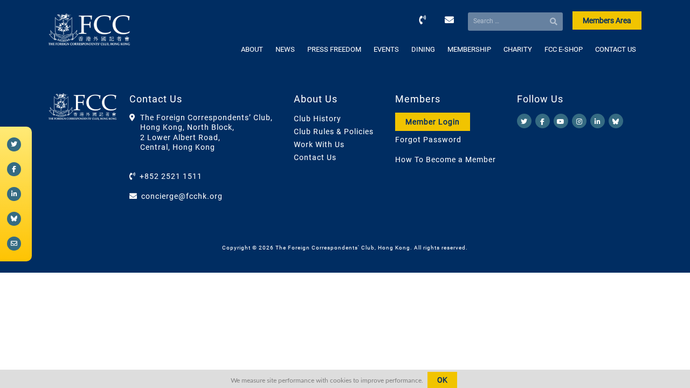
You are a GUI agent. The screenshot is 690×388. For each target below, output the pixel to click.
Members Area (607, 20)
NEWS (285, 49)
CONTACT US (615, 49)
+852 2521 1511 (171, 176)
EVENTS (386, 49)
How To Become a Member (445, 159)
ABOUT (252, 49)
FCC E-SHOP (563, 49)
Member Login (432, 121)
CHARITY (517, 49)
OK (442, 380)
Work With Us (319, 144)
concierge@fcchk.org (182, 196)
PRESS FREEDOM (334, 49)
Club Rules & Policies (334, 131)
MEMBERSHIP (469, 49)
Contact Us (315, 157)
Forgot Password (428, 139)
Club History (317, 118)
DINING (423, 49)
